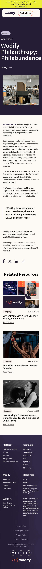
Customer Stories (30, 485)
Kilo (24, 458)
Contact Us (7, 489)
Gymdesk (26, 462)
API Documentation (10, 462)
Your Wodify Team (9, 482)
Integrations (8, 458)
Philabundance (9, 124)
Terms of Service (21, 539)
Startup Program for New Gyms (31, 492)
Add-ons (6, 455)
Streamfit (27, 468)
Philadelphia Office (21, 531)
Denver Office (21, 526)
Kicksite (26, 465)
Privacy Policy (21, 535)
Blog (25, 479)
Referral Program (30, 489)
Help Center (7, 503)
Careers (6, 485)
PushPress (27, 449)
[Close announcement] (39, 4)
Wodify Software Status (9, 506)
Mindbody (27, 455)
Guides (25, 482)
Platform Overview (10, 449)
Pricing (5, 452)
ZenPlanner (27, 452)
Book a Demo (25, 13)
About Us (6, 479)
